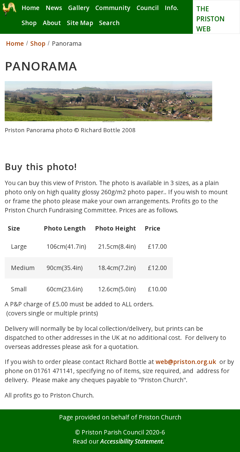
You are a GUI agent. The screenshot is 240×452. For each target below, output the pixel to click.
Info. (171, 7)
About (52, 22)
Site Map (80, 22)
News (54, 7)
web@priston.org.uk (186, 361)
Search (109, 22)
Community (112, 7)
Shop (29, 22)
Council (148, 7)
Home (30, 7)
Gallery (78, 7)
